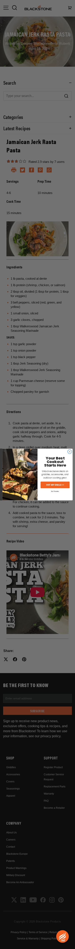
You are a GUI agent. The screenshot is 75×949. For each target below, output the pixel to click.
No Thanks (55, 491)
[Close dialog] (70, 452)
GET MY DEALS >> (55, 484)
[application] (62, 936)
